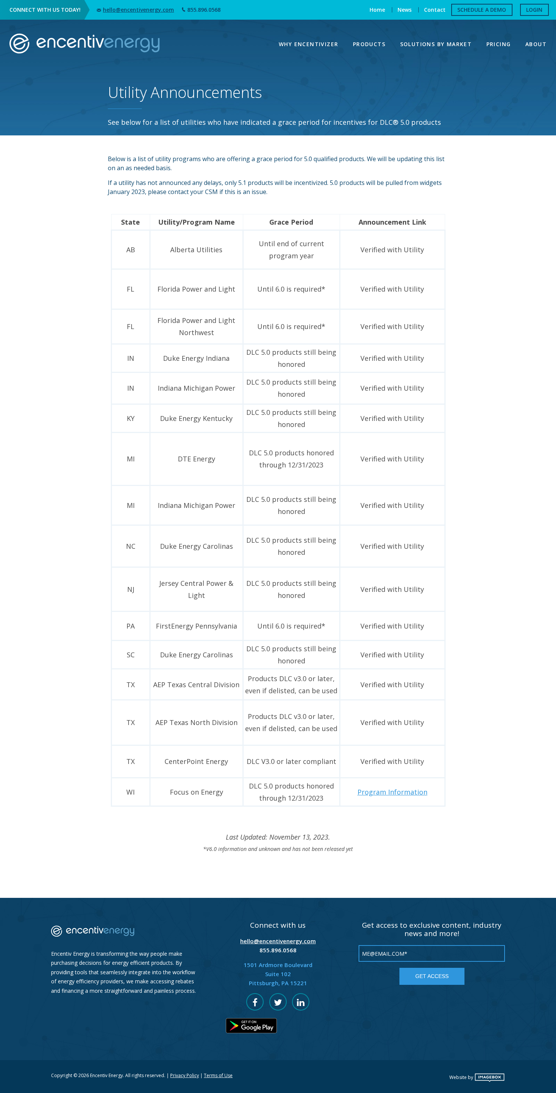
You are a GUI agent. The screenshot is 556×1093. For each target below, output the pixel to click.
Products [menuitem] (369, 44)
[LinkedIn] (300, 1002)
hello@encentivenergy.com (138, 9)
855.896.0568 (204, 9)
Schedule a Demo (481, 9)
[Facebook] (255, 1002)
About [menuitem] (536, 44)
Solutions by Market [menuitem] (436, 44)
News (405, 9)
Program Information (392, 791)
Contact (435, 9)
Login (534, 9)
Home (377, 9)
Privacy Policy (184, 1075)
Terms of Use (218, 1075)
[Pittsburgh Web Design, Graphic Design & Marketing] (489, 1077)
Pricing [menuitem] (498, 44)
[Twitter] (278, 1002)
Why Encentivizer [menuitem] (308, 44)
